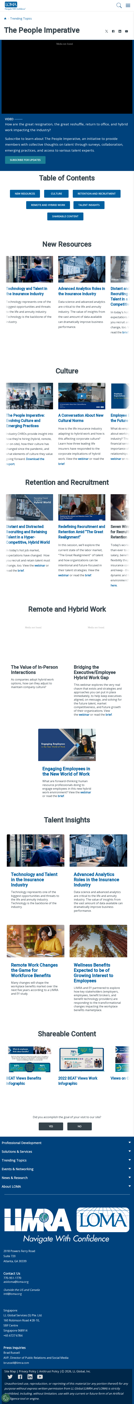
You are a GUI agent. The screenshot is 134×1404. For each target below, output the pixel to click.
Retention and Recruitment (97, 193)
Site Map (10, 1371)
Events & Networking (18, 1169)
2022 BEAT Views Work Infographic (77, 1081)
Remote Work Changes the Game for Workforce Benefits (34, 970)
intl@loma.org (12, 1294)
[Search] (119, 5)
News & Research (15, 1178)
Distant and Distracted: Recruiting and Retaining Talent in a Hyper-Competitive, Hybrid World (28, 534)
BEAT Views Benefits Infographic (23, 1081)
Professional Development (22, 1143)
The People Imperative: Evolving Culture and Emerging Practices (25, 420)
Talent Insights (89, 205)
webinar (83, 459)
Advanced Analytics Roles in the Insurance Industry (81, 291)
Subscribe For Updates (25, 160)
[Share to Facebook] (113, 31)
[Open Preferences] (5, 1398)
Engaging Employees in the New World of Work (66, 771)
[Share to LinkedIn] (120, 31)
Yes (51, 1126)
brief (125, 332)
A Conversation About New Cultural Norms (80, 418)
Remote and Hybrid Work (48, 205)
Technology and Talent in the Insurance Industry (26, 291)
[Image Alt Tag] (29, 269)
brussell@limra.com (16, 1363)
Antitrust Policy (49, 1371)
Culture (56, 193)
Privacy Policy (27, 1371)
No (79, 1126)
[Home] (5, 18)
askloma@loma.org (16, 1282)
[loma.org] (15, 5)
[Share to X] (106, 31)
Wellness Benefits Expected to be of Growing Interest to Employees (93, 972)
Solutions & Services (17, 1151)
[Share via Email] (126, 31)
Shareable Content (65, 216)
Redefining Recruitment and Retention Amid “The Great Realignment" (81, 531)
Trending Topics (21, 18)
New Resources (25, 193)
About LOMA (11, 1186)
